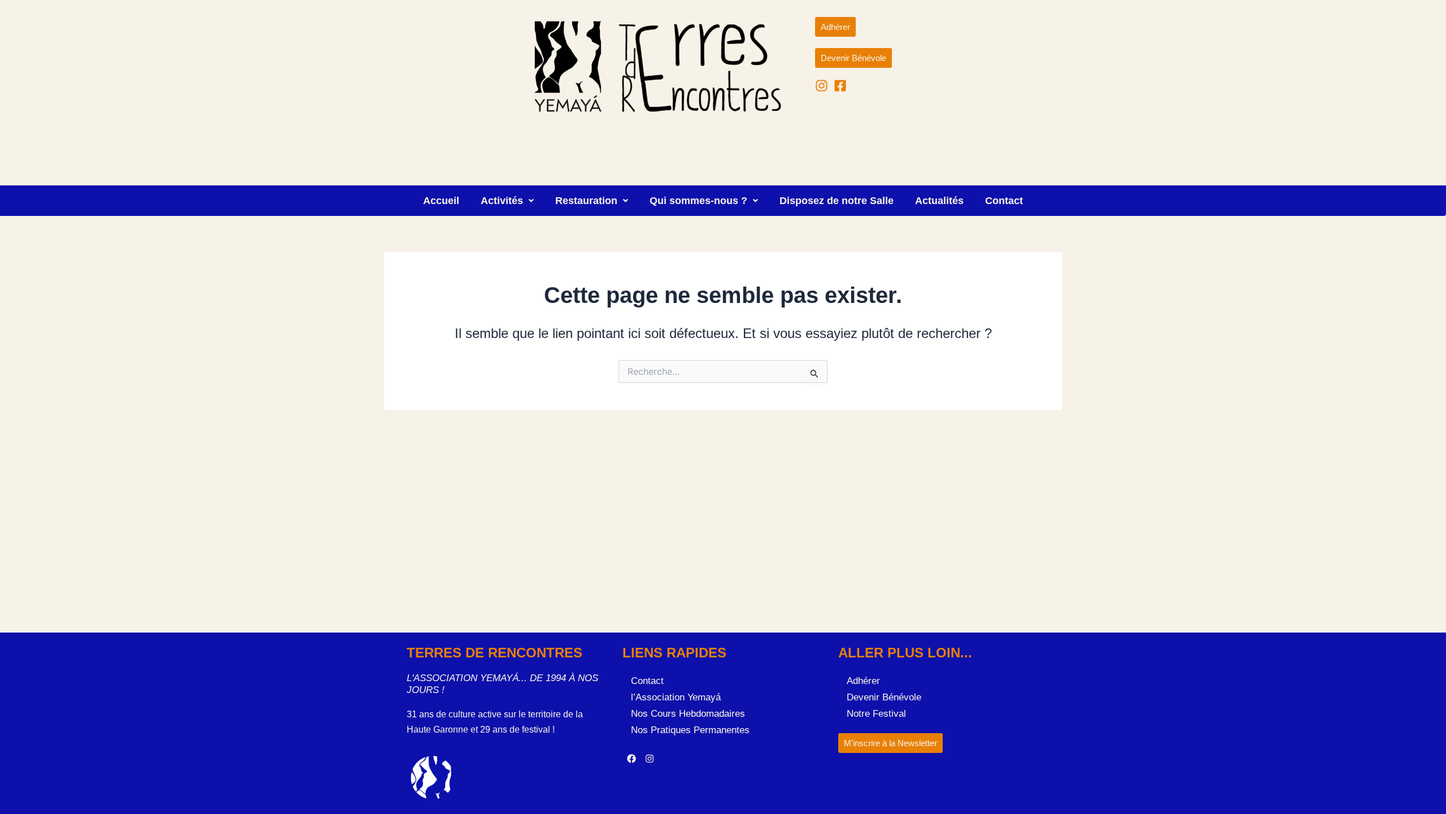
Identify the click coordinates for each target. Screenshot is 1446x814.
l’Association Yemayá (676, 697)
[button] (507, 200)
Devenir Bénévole (884, 697)
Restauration (586, 200)
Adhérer (863, 681)
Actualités (939, 200)
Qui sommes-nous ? (698, 200)
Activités (502, 200)
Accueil (441, 200)
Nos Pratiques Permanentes (690, 730)
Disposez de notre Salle (836, 200)
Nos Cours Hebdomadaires (688, 713)
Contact (1004, 200)
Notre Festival (876, 713)
